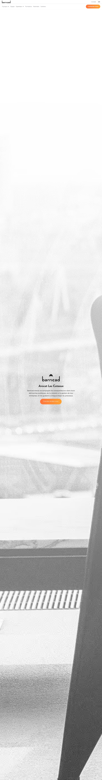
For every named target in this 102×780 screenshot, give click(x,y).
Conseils (93, 2)
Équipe (12, 6)
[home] (6, 2)
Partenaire (36, 6)
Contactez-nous (93, 6)
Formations (28, 6)
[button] (5, 6)
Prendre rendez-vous (50, 401)
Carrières (43, 6)
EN (99, 2)
